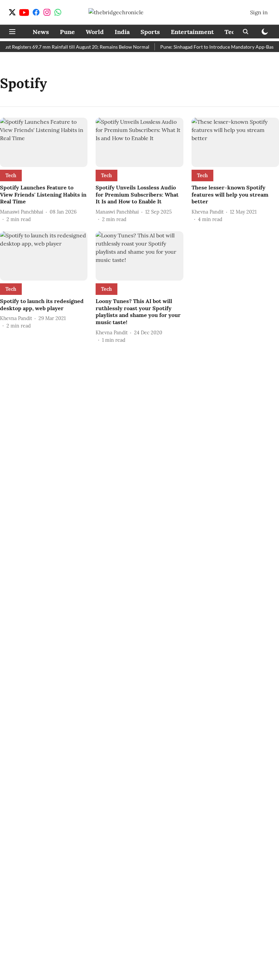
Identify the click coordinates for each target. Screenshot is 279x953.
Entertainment (192, 32)
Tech (232, 32)
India (122, 32)
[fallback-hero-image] (43, 142)
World (95, 32)
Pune (67, 32)
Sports (150, 32)
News (41, 32)
